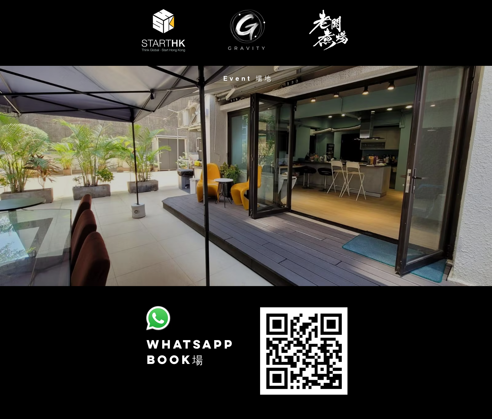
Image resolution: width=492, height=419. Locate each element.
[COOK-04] (241, 273)
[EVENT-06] (264, 273)
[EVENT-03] (237, 273)
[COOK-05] (255, 273)
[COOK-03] (232, 273)
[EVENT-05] (246, 273)
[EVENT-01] (213, 273)
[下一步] (464, 176)
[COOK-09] (260, 273)
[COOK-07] (269, 273)
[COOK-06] (273, 273)
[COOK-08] (250, 273)
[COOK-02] (223, 273)
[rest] (278, 273)
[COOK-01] (218, 273)
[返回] (28, 176)
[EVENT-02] (227, 273)
